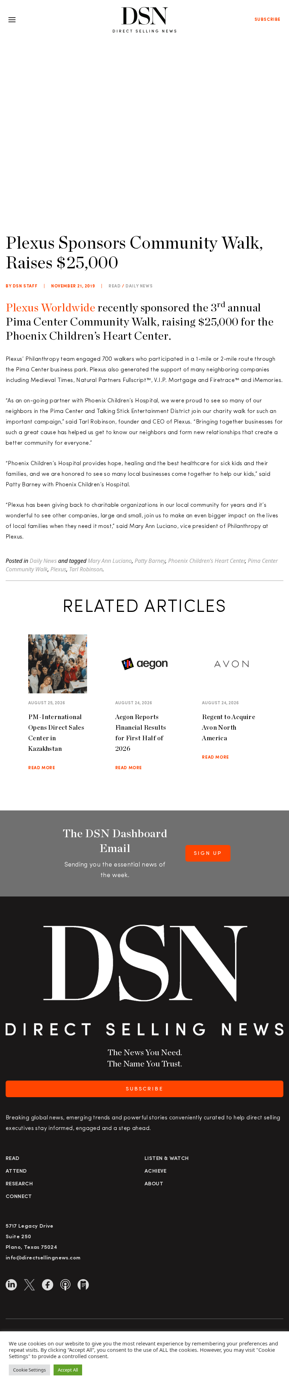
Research (19, 1184)
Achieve (155, 1171)
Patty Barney (150, 561)
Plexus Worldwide (51, 307)
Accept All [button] (68, 1370)
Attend (16, 1171)
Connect (19, 1196)
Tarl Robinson (86, 569)
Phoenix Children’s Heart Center (206, 561)
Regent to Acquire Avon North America (228, 727)
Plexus (58, 569)
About (153, 1184)
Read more (41, 768)
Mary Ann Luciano (110, 561)
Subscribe (267, 20)
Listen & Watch (166, 1158)
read (115, 286)
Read (13, 1158)
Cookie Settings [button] (29, 1370)
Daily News (139, 286)
